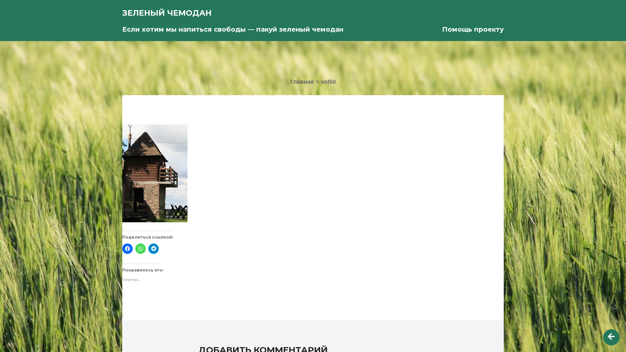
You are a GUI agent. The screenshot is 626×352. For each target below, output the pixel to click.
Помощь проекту (473, 29)
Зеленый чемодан (167, 13)
